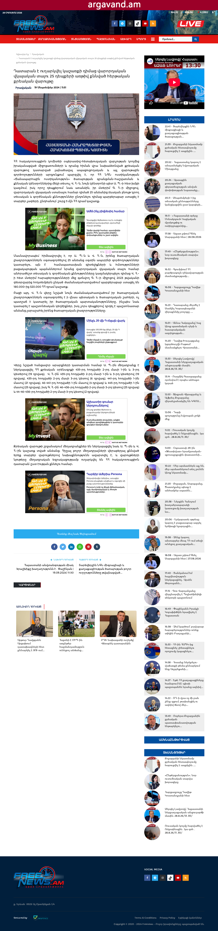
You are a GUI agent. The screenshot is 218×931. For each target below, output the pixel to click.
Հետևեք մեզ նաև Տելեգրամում (76, 533)
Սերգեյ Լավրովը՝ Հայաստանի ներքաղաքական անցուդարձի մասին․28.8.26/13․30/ (184, 363)
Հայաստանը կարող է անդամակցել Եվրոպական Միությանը (183, 165)
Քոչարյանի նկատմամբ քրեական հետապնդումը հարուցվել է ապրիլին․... (184, 148)
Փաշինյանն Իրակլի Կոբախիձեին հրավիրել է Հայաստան (182, 612)
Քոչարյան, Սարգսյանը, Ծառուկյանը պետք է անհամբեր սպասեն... (184, 487)
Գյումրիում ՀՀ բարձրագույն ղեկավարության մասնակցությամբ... (184, 273)
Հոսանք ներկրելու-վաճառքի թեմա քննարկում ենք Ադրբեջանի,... (182, 666)
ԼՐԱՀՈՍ (174, 119)
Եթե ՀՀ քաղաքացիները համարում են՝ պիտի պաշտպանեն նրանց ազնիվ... (184, 684)
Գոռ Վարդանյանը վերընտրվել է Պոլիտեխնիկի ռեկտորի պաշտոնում (183, 594)
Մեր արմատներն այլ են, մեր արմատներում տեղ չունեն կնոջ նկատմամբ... (184, 469)
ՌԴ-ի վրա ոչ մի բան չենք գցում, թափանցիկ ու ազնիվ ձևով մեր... (182, 701)
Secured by (21, 917)
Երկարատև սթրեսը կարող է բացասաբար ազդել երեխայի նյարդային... (183, 523)
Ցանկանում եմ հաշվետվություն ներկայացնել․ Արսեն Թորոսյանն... (178, 578)
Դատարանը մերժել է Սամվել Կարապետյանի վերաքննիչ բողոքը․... (182, 308)
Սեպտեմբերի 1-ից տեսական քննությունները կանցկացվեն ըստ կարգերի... (183, 201)
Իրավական (38, 54)
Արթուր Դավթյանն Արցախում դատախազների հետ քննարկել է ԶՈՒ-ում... (31, 645)
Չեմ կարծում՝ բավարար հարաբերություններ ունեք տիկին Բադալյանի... (184, 630)
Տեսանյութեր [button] (26, 39)
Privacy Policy (167, 917)
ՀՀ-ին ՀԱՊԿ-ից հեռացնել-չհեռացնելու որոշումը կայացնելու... (179, 648)
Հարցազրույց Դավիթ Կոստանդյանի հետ (182, 289)
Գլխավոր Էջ (22, 54)
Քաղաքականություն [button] (52, 39)
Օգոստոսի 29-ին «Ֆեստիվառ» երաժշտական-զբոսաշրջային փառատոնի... (183, 451)
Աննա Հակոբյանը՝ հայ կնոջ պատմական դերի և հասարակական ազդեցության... (183, 328)
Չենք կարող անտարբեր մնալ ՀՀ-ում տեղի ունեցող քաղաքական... (184, 541)
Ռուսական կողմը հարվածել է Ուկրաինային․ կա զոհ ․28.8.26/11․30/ (184, 433)
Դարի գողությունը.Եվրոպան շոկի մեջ (182, 416)
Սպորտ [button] (141, 39)
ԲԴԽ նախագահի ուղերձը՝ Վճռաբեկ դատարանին (117, 642)
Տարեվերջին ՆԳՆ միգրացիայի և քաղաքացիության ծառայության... (180, 131)
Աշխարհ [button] (125, 39)
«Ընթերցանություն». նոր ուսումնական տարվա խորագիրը (182, 255)
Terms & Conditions (146, 917)
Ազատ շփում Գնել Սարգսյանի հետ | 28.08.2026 (183, 235)
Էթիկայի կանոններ (190, 917)
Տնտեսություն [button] (81, 39)
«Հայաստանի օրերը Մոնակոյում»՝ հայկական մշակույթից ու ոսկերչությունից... (181, 220)
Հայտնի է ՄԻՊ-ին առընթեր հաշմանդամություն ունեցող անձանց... (71, 645)
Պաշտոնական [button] (105, 39)
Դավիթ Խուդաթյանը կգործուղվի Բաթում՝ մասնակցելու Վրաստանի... (182, 344)
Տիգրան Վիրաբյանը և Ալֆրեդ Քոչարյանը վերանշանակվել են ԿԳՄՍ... (183, 398)
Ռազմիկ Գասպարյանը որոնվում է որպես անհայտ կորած (183, 380)
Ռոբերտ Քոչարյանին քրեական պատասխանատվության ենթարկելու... (182, 721)
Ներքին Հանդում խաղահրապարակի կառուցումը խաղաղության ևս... (182, 506)
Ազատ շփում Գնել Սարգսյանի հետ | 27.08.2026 (183, 557)
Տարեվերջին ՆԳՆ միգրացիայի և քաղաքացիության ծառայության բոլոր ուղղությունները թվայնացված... (105, 569)
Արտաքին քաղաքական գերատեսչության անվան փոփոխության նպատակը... (182, 185)
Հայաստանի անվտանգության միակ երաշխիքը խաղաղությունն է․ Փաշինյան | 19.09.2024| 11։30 (45, 569)
